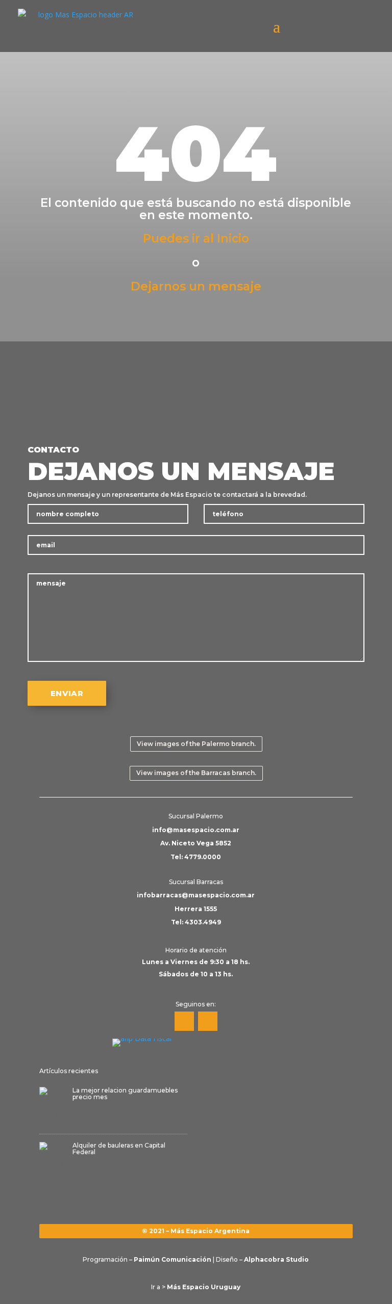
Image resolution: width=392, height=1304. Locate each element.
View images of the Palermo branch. (196, 744)
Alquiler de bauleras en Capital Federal (118, 1148)
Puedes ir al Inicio (196, 238)
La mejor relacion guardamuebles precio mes (125, 1093)
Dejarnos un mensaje (196, 286)
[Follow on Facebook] (184, 1021)
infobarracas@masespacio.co (188, 895)
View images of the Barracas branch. (196, 773)
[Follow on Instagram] (207, 1021)
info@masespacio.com (191, 830)
